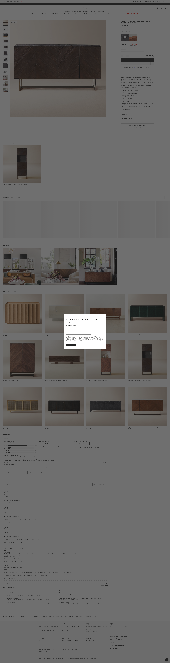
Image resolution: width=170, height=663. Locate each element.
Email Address (71, 325)
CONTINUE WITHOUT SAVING (85, 345)
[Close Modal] (104, 315)
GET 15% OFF (71, 345)
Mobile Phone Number (73, 330)
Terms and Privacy (90, 339)
